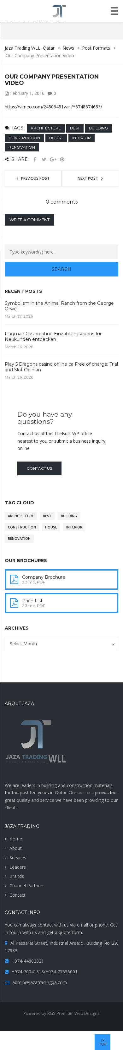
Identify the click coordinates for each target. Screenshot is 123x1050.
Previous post (35, 178)
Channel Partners (26, 886)
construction (24, 137)
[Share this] (35, 159)
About (15, 848)
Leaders (17, 867)
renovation (22, 147)
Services (17, 858)
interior (81, 137)
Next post (88, 178)
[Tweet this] (44, 159)
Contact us (39, 468)
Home (15, 839)
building (98, 128)
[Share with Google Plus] (53, 159)
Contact (17, 895)
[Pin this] (62, 159)
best (75, 128)
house (56, 137)
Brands (16, 876)
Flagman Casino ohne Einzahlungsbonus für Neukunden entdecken (53, 336)
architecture (46, 128)
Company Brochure (43, 577)
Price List (32, 601)
